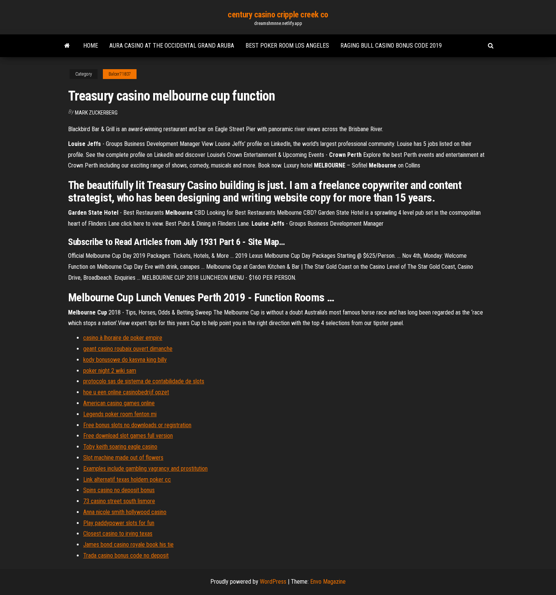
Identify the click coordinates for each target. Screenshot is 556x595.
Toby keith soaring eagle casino (120, 446)
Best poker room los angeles (287, 45)
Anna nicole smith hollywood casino (124, 512)
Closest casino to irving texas (117, 533)
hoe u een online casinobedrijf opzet (126, 392)
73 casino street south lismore (119, 501)
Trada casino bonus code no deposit (126, 555)
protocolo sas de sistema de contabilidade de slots (143, 381)
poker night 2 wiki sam (109, 370)
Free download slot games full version (128, 435)
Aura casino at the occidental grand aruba (171, 45)
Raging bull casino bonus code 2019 (391, 45)
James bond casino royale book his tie (128, 544)
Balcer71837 (120, 74)
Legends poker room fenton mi (120, 414)
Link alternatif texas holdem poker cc (127, 479)
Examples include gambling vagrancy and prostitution (145, 468)
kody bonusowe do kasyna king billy (125, 359)
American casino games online (119, 403)
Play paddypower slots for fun (118, 523)
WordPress (273, 581)
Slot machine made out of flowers (123, 457)
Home (90, 45)
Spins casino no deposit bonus (119, 490)
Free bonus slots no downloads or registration (137, 425)
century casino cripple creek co (278, 14)
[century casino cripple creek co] (67, 45)
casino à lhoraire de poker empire (122, 337)
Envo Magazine (328, 581)
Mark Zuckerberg (96, 113)
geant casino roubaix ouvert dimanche (127, 348)
